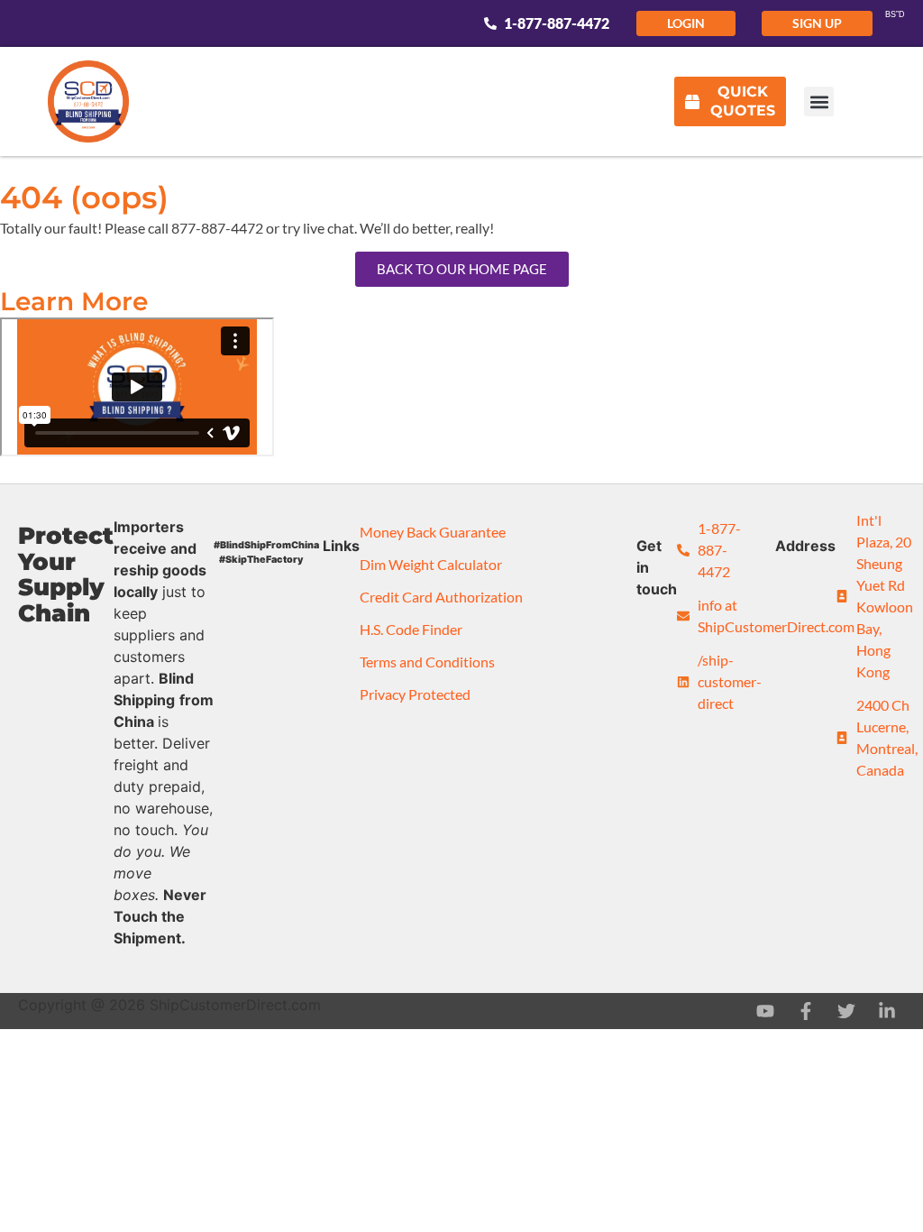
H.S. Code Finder (411, 629)
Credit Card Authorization (441, 596)
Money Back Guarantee (433, 531)
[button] (819, 101)
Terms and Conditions (427, 661)
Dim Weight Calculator (431, 564)
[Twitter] (846, 1011)
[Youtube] (765, 1011)
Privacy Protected (415, 694)
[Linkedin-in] (887, 1011)
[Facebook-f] (806, 1011)
